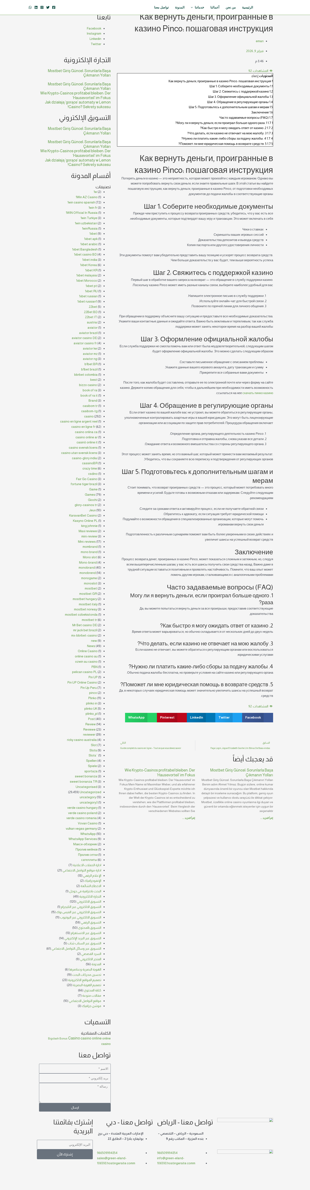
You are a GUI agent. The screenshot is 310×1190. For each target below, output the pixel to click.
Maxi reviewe (88, 531)
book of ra (90, 390)
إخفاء (255, 76)
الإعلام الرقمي (92, 875)
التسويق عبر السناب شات (84, 943)
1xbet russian (88, 296)
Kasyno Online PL (85, 520)
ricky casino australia (82, 740)
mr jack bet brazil (85, 630)
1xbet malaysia (86, 275)
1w (95, 192)
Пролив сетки (88, 854)
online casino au (86, 656)
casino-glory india (84, 458)
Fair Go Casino (86, 479)
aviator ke (90, 348)
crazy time (89, 468)
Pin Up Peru (88, 687)
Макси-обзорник (85, 844)
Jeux (92, 510)
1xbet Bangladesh (85, 249)
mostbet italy (88, 604)
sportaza (91, 771)
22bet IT (91, 317)
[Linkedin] (36, 7)
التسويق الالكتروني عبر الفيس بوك (78, 912)
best (93, 379)
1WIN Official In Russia (82, 212)
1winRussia (90, 228)
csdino (93, 473)
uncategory (88, 797)
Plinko (92, 698)
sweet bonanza (86, 776)
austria (92, 322)
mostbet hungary (85, 599)
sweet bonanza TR (83, 781)
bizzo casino (88, 385)
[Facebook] (53, 7)
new (94, 640)
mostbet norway (85, 609)
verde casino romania (81, 818)
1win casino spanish (81, 202)
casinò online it (87, 442)
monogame (89, 578)
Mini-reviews (87, 541)
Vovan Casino (88, 823)
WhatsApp (88, 834)
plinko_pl (92, 713)
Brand (93, 400)
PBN (94, 667)
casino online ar (86, 437)
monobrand (87, 567)
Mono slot (90, 557)
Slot (94, 745)
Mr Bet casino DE (84, 625)
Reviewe (89, 729)
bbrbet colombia (86, 374)
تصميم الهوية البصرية (87, 985)
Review (90, 724)
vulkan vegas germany (81, 828)
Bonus (63, 1038)
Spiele (92, 766)
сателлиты (89, 860)
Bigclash (53, 1038)
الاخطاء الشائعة (91, 886)
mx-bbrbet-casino (84, 635)
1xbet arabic (89, 244)
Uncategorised (86, 787)
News (91, 646)
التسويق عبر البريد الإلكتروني (83, 938)
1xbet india (89, 259)
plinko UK (90, 708)
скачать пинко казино (258, 393)
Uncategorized (90, 792)
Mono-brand (88, 562)
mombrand (90, 546)
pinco (93, 693)
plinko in (91, 703)
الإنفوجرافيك (92, 880)
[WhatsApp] (30, 7)
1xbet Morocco (86, 280)
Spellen (91, 760)
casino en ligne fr (83, 426)
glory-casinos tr (86, 505)
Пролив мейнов (86, 849)
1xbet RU (91, 291)
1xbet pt (91, 286)
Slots (93, 750)
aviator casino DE (84, 338)
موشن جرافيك (91, 1006)
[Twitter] (48, 7)
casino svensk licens (83, 447)
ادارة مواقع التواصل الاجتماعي (82, 870)
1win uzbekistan (86, 223)
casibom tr (90, 406)
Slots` (93, 755)
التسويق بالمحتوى (89, 927)
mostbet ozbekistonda (81, 614)
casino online (91, 1038)
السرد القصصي (91, 954)
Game (93, 489)
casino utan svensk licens (79, 453)
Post (91, 719)
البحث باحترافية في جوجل (85, 891)
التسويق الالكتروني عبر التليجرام (81, 907)
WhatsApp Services (83, 839)
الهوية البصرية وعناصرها (85, 969)
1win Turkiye (89, 218)
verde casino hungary (82, 807)
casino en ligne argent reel (79, 421)
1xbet (93, 233)
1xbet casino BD (85, 254)
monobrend (88, 573)
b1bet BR (91, 364)
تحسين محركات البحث (86, 974)
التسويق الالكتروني (89, 901)
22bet (93, 306)
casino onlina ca (86, 432)
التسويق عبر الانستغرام (86, 933)
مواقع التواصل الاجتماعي (85, 1001)
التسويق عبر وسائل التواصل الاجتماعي (76, 948)
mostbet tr (89, 620)
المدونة (96, 964)
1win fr (93, 207)
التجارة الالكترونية (90, 896)
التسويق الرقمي (91, 922)
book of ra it (89, 395)
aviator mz (90, 353)
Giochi (92, 500)
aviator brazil (88, 333)
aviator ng (90, 359)
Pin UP (93, 677)
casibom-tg (89, 411)
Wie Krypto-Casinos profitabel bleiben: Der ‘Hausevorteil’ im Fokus (75, 95)
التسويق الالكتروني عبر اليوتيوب (80, 917)
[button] (257, 717)
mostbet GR (88, 593)
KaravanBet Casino (83, 515)
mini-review (89, 536)
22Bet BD (91, 312)
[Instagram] (42, 7)
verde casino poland (82, 813)
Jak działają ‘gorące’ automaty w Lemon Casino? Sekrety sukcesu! (78, 104)
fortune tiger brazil (84, 484)
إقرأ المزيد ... (266, 818)
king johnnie (89, 526)
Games (90, 494)
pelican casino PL (84, 672)
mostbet (91, 588)
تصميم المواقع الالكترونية (84, 980)
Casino (74, 1038)
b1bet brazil (89, 369)
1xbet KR (91, 270)
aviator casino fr (85, 343)
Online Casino (88, 651)
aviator (93, 327)
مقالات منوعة (91, 995)
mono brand (89, 552)
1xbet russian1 (87, 301)
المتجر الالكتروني (90, 959)
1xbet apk (91, 239)
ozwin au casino (86, 661)
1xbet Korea (88, 265)
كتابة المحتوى (92, 990)
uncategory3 (89, 802)
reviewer (89, 734)
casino (89, 416)
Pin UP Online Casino (82, 682)
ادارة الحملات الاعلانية (87, 865)
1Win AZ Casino (87, 197)
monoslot (90, 583)
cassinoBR (90, 463)
